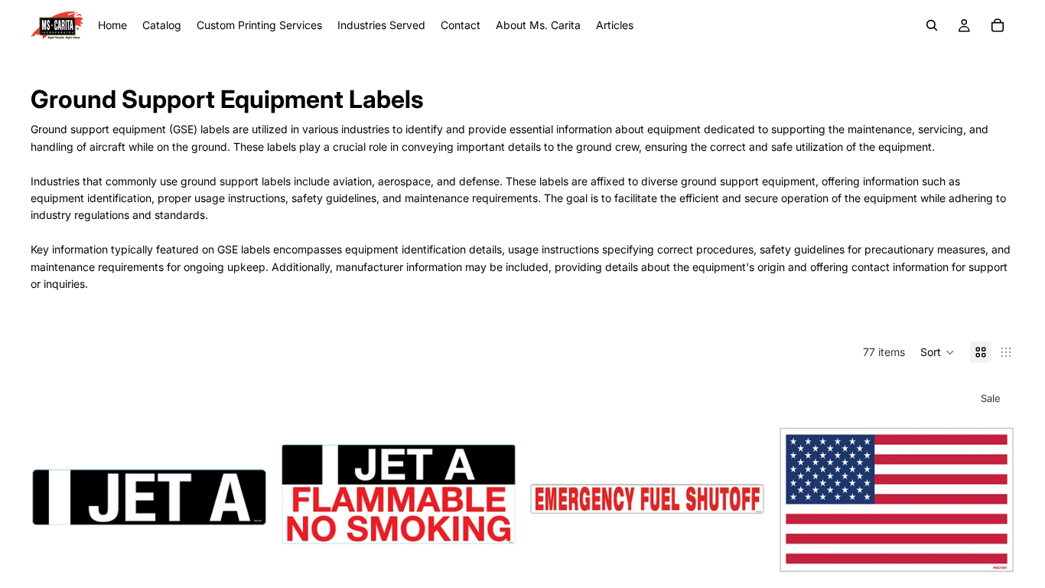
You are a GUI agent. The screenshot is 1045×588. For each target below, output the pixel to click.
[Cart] (997, 25)
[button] (937, 352)
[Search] (932, 25)
